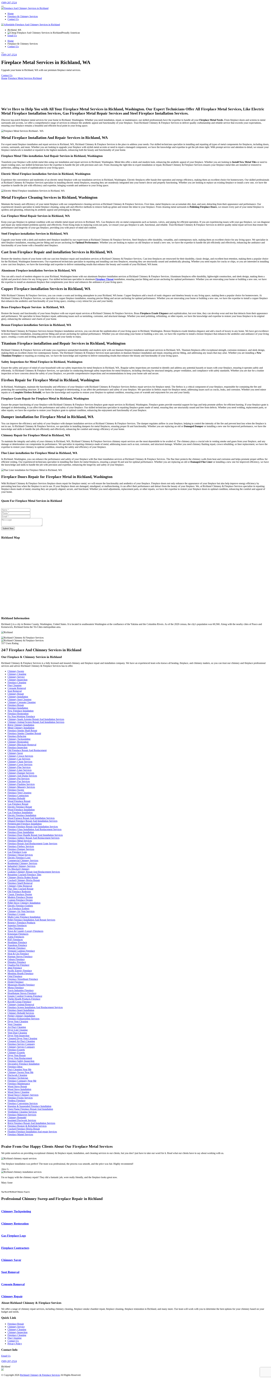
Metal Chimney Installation (21, 727)
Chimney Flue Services (19, 767)
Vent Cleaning (15, 1024)
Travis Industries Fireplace (21, 990)
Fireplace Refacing (17, 736)
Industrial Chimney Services (21, 866)
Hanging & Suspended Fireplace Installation (29, 1106)
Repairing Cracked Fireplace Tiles (24, 874)
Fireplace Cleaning (17, 682)
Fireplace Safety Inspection (21, 1061)
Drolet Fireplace (16, 982)
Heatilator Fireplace (17, 942)
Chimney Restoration (18, 741)
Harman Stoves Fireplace (20, 956)
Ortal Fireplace (15, 976)
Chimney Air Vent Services (21, 911)
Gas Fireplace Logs (17, 852)
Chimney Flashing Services (21, 784)
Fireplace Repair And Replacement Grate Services (32, 843)
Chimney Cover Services (20, 764)
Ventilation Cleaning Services (22, 1112)
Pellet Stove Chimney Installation (24, 902)
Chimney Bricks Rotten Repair (23, 877)
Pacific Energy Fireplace (20, 970)
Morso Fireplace (16, 987)
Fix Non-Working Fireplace (21, 716)
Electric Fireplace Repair (20, 806)
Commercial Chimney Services (23, 860)
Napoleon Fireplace (17, 945)
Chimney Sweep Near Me (20, 1072)
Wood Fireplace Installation (21, 809)
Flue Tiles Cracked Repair (20, 888)
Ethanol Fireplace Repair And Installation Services (32, 821)
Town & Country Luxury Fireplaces (25, 931)
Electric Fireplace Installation (22, 815)
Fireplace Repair (16, 705)
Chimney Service (16, 677)
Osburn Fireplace (16, 959)
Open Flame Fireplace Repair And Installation (30, 1109)
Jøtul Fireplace (15, 967)
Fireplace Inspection (17, 747)
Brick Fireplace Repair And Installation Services (31, 1123)
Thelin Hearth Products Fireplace (24, 999)
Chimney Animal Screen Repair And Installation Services (36, 722)
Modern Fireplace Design (20, 897)
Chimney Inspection (17, 679)
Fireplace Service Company (21, 1044)
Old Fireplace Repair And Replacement (27, 750)
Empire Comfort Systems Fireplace (25, 996)
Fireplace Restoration (18, 713)
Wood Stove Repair (17, 1086)
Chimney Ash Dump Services (22, 775)
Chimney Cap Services (19, 758)
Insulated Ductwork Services (22, 1120)
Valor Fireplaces (16, 928)
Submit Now (8, 528)
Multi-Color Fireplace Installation (24, 917)
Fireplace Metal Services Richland (25, 78)
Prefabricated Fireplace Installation (25, 823)
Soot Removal (15, 691)
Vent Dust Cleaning (17, 1032)
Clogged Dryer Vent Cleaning (22, 1038)
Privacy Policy (15, 1343)
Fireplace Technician (18, 1078)
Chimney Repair (16, 693)
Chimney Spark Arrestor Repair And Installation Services (36, 719)
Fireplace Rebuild (16, 798)
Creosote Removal (17, 688)
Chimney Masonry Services (21, 787)
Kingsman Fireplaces (18, 934)
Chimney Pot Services (18, 778)
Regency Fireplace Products (21, 922)
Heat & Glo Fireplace (18, 953)
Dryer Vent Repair (17, 1055)
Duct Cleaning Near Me (19, 1069)
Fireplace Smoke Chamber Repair (24, 733)
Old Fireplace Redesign (19, 891)
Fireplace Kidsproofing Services (23, 1018)
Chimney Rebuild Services (21, 1013)
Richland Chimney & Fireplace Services (40, 1375)
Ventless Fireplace (16, 1100)
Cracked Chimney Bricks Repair (24, 880)
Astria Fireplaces (16, 936)
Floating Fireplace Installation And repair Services (32, 1131)
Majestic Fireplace (17, 948)
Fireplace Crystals (16, 914)
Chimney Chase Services (20, 761)
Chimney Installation (18, 696)
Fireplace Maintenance (19, 1083)
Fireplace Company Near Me (22, 1080)
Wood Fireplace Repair (19, 801)
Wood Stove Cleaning (18, 1092)
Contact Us (13, 19)
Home (11, 13)
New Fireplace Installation (21, 710)
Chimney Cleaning (17, 674)
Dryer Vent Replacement (20, 1058)
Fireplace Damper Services (21, 849)
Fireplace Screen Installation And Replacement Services (35, 1007)
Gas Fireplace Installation (20, 812)
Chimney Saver (15, 753)
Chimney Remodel (17, 1117)
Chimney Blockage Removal (22, 744)
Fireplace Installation (18, 708)
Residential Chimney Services (22, 863)
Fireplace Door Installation (21, 832)
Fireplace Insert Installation (21, 1010)
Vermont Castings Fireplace (21, 951)
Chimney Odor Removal (20, 886)
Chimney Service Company (21, 1047)
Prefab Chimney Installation (21, 1015)
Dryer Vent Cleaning (18, 1021)
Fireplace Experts (16, 1049)
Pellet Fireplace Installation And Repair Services (31, 919)
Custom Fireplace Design (20, 900)
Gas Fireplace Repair (18, 804)
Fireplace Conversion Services (23, 1103)
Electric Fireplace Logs (19, 857)
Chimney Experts (16, 1052)
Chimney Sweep (16, 671)
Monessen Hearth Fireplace (21, 984)
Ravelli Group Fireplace (19, 1001)
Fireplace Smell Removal (20, 883)
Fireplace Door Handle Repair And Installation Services (35, 835)
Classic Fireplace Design (20, 894)
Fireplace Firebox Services (21, 846)
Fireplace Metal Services (20, 840)
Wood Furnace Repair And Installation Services (31, 818)
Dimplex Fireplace (17, 962)
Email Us (12, 35)
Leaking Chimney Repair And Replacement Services (34, 871)
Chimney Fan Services (19, 781)
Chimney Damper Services (21, 773)
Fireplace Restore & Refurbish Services (27, 1126)
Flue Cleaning (14, 685)
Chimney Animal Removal (21, 1004)
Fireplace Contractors (18, 795)
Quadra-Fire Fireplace (18, 965)
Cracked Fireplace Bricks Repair (24, 1128)
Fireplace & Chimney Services (23, 16)
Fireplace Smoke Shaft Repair (22, 730)
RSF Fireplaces (15, 939)
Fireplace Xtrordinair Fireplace (23, 979)
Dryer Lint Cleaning (18, 1030)
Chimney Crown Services (20, 756)
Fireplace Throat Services (20, 854)
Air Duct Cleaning (17, 1027)
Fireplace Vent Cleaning (19, 792)
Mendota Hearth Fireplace (20, 973)
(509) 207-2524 (9, 2)
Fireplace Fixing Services (20, 1097)
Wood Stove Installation (19, 1089)
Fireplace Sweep (16, 790)
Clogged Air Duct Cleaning (21, 1041)
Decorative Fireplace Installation (24, 1063)
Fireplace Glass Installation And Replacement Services (34, 829)
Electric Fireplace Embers (20, 905)
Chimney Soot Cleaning (19, 699)
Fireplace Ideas (15, 1066)
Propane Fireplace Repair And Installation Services (33, 826)
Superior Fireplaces (17, 925)
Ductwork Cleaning (17, 1075)
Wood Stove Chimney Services (23, 1095)
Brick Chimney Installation (21, 725)
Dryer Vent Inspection (18, 1035)
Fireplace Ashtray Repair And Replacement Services (33, 838)
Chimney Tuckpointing (19, 739)
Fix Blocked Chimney (18, 869)
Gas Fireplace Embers (18, 908)
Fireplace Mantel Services (20, 1134)
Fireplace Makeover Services (22, 1114)
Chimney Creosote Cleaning (22, 702)
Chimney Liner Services (20, 770)
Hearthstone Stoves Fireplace (22, 993)
